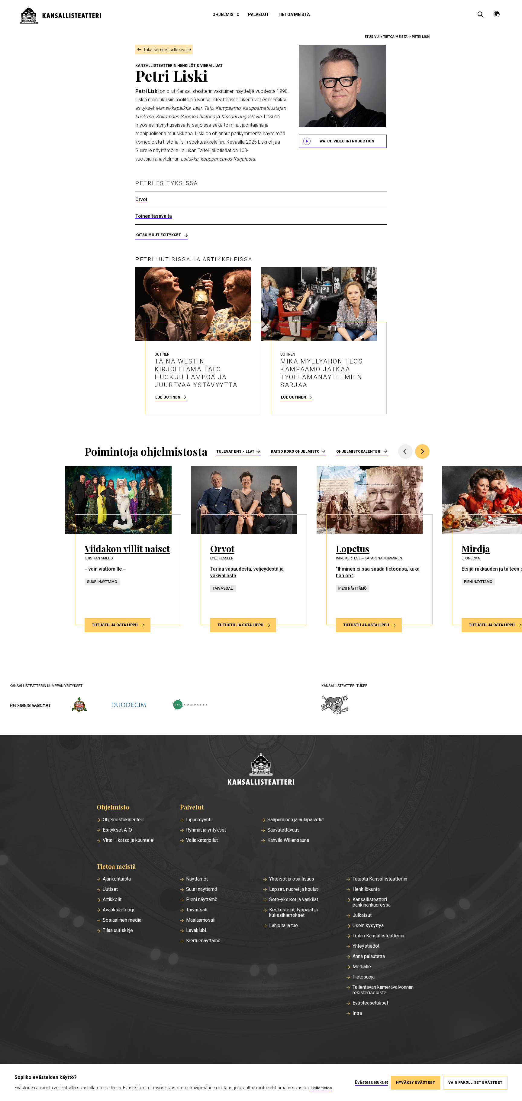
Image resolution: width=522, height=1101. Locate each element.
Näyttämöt (197, 879)
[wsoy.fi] (79, 705)
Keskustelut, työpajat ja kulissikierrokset (293, 912)
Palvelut (258, 14)
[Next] (422, 451)
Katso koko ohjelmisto (295, 451)
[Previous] (405, 451)
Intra (357, 1013)
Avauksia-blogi (118, 910)
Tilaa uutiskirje (118, 930)
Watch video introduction (347, 141)
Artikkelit (112, 899)
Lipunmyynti (198, 819)
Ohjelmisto (226, 14)
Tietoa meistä (294, 14)
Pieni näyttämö (202, 899)
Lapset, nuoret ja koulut (293, 889)
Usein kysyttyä (368, 925)
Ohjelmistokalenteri (359, 451)
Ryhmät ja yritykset (206, 830)
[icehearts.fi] (334, 705)
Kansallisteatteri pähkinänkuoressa (372, 902)
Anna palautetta (369, 956)
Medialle (362, 966)
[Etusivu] (261, 769)
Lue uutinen (167, 397)
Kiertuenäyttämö (203, 940)
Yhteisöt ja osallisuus (291, 879)
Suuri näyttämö (201, 889)
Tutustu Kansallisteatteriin (380, 879)
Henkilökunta (366, 889)
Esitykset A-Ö (117, 830)
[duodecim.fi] (128, 705)
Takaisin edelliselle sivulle (167, 49)
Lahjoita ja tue (283, 925)
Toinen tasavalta (153, 216)
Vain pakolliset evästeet (475, 1082)
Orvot (141, 199)
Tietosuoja (364, 977)
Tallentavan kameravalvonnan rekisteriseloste (383, 990)
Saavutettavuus (283, 830)
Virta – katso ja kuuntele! (129, 840)
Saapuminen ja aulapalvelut (295, 819)
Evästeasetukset (370, 1003)
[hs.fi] (30, 705)
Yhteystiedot (366, 946)
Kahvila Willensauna (288, 840)
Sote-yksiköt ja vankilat (293, 899)
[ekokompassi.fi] (189, 705)
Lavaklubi (196, 930)
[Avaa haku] (481, 14)
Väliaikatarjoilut (202, 840)
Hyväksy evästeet (415, 1082)
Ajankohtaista (117, 879)
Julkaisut (362, 915)
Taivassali (196, 910)
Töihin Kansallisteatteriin (378, 936)
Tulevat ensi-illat (235, 451)
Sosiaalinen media (122, 920)
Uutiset (110, 889)
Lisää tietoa (321, 1088)
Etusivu (372, 37)
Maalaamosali (200, 920)
